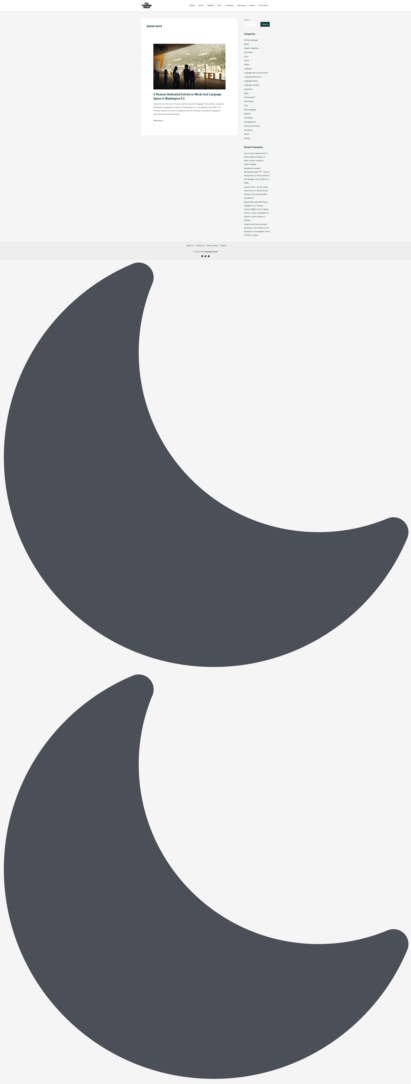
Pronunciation (249, 97)
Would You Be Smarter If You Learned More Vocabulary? (256, 194)
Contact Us (200, 246)
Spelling (210, 5)
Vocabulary (248, 130)
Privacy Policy (212, 246)
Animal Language (251, 40)
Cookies (223, 246)
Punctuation (263, 5)
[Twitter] (205, 256)
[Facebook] (202, 256)
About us (190, 246)
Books (246, 44)
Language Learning (251, 85)
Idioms (252, 5)
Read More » (158, 121)
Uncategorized (250, 122)
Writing (247, 138)
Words (192, 5)
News (246, 93)
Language (248, 69)
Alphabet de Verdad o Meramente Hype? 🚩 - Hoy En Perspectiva (256, 172)
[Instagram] (209, 256)
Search (247, 20)
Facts (246, 56)
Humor (201, 5)
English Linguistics (251, 48)
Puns (219, 5)
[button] (205, 672)
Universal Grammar (252, 126)
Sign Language (250, 110)
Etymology (241, 5)
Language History (251, 81)
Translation (229, 5)
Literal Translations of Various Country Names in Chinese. (256, 216)
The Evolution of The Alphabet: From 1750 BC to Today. (257, 179)
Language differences (252, 77)
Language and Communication (256, 73)
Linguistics (248, 89)
